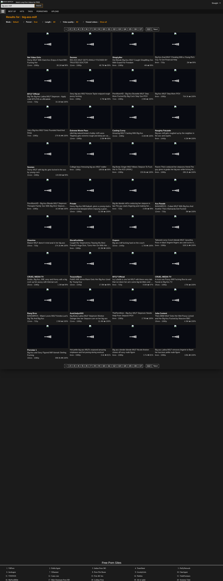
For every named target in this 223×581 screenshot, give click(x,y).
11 (109, 29)
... (144, 29)
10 (104, 29)
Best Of (12, 11)
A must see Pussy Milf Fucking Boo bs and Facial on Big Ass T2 (173, 280)
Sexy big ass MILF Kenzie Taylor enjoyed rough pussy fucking (90, 95)
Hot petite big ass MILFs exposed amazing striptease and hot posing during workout (88, 351)
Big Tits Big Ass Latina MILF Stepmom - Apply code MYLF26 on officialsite (46, 97)
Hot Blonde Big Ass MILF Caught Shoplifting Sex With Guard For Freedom (132, 61)
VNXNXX (12, 576)
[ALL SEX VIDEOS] (3, 11)
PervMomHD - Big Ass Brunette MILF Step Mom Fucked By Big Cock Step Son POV (130, 95)
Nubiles (139, 576)
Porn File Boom (100, 572)
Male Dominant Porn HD (60, 580)
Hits (22, 11)
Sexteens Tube (185, 580)
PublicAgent (55, 568)
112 (148, 29)
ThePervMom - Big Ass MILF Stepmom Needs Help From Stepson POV (132, 314)
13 (119, 29)
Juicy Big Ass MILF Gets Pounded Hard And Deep (46, 131)
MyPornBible (13, 580)
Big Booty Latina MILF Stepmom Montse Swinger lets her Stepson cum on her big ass (88, 317)
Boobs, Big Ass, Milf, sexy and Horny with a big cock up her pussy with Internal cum (47, 280)
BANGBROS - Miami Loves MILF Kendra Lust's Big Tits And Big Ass (47, 317)
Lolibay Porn (99, 580)
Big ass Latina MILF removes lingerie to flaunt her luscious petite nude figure (174, 351)
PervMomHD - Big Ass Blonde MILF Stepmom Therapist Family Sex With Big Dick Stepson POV (47, 204)
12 (114, 29)
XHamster (55, 572)
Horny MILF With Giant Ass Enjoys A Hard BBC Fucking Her (47, 61)
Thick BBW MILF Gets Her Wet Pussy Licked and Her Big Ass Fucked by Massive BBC (174, 317)
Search (38, 6)
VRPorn (11, 568)
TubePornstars (185, 576)
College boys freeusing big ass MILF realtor (88, 167)
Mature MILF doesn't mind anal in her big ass (46, 243)
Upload (55, 11)
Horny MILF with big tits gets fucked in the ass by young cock (46, 171)
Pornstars (42, 11)
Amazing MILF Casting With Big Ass (127, 133)
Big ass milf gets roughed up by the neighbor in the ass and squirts (174, 134)
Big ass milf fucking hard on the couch (128, 243)
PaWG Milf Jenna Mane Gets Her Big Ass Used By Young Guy (90, 280)
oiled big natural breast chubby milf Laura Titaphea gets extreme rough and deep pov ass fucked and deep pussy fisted (89, 134)
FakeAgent (184, 572)
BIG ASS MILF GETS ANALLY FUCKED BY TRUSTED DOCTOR (88, 61)
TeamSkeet (141, 568)
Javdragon (12, 572)
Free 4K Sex (98, 576)
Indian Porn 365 (100, 568)
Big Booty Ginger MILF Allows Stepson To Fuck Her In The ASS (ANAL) (132, 168)
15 (130, 29)
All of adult (141, 580)
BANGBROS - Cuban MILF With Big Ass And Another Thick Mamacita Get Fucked (174, 207)
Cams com (55, 576)
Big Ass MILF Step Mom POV (167, 94)
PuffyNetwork (185, 568)
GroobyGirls (141, 572)
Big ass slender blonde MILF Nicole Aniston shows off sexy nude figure (130, 351)
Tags (30, 11)
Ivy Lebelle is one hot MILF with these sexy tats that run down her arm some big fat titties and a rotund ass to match (132, 280)
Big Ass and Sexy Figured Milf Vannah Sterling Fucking (46, 353)
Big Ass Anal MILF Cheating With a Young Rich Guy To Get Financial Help (174, 58)
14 (125, 29)
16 (135, 29)
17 (141, 29)
